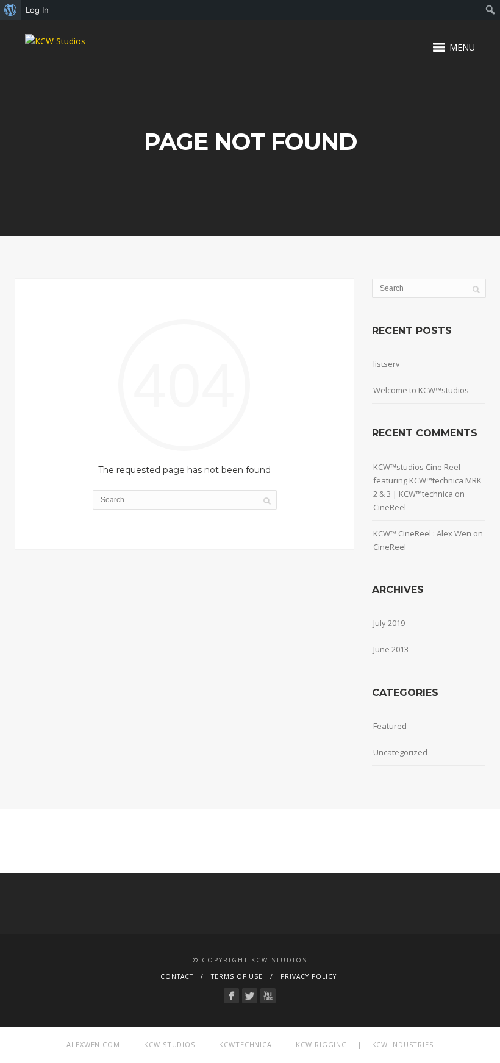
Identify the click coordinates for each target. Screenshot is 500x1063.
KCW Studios (169, 1044)
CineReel (389, 507)
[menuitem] (10, 10)
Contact (176, 976)
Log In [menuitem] (37, 10)
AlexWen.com (93, 1044)
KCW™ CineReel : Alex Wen (422, 533)
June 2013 (391, 649)
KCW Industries (403, 1044)
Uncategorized (400, 752)
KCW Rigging (322, 1044)
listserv (386, 363)
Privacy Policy (308, 976)
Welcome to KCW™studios (421, 390)
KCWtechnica (245, 1044)
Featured (390, 725)
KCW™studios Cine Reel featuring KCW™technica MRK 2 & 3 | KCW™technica (427, 480)
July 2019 (389, 622)
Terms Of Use (237, 976)
